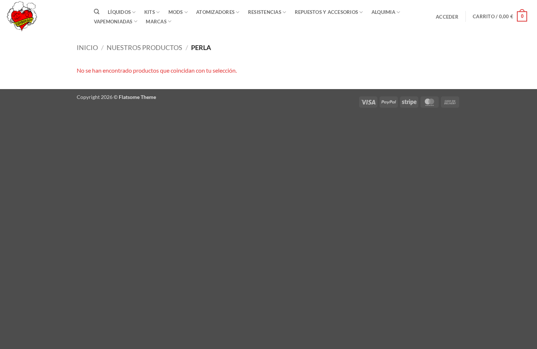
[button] (447, 16)
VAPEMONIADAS (113, 21)
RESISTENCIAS (264, 12)
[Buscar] (97, 12)
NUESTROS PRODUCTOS (144, 47)
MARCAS (156, 21)
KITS (149, 12)
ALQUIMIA (383, 12)
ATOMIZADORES (215, 12)
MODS (175, 12)
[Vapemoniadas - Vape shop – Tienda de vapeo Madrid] (42, 16)
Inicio (87, 47)
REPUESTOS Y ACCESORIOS (326, 12)
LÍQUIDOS (119, 12)
